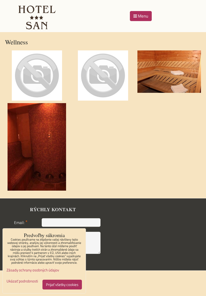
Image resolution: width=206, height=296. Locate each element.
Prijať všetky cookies (62, 284)
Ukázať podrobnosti (22, 281)
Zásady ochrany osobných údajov (33, 270)
